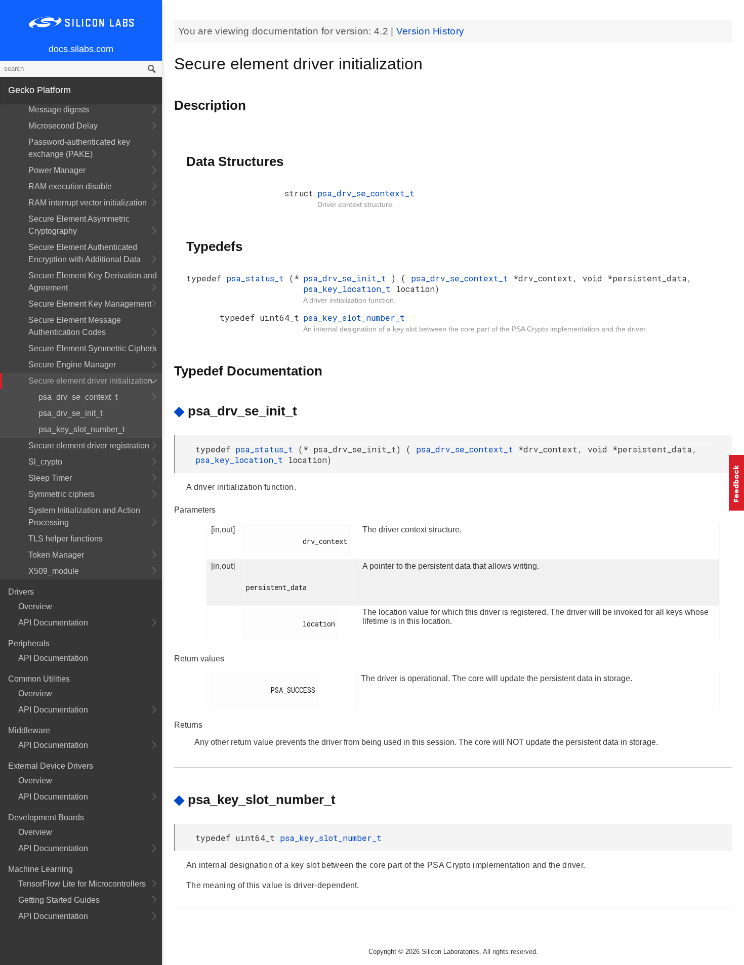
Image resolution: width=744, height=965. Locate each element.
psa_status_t (257, 278)
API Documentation (53, 622)
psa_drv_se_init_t (70, 413)
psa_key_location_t (349, 288)
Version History (430, 31)
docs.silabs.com (81, 49)
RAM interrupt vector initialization (87, 202)
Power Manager (57, 170)
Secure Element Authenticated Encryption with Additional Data (84, 253)
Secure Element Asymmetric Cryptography (79, 225)
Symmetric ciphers (61, 494)
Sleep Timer (50, 478)
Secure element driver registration (88, 445)
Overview (35, 606)
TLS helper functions (65, 538)
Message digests (58, 109)
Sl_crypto (45, 461)
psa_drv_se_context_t (77, 397)
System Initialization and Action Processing (84, 516)
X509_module (53, 571)
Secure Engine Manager (72, 364)
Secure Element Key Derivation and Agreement (92, 281)
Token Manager (56, 555)
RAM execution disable (70, 186)
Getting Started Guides (59, 900)
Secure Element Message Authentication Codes (74, 326)
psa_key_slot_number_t (81, 429)
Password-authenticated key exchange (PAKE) (79, 148)
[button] (736, 483)
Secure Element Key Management (89, 304)
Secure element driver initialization (90, 380)
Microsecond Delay (63, 125)
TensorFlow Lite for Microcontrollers (82, 883)
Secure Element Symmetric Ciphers (92, 348)
